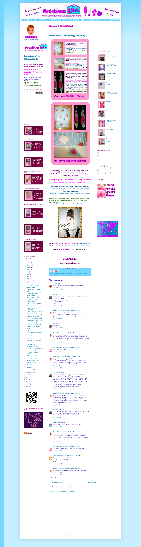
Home (24, 19)
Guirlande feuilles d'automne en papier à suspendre (34, 321)
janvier (29, 263)
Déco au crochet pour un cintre (35, 326)
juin (28, 274)
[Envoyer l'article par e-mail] (79, 268)
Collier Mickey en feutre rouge (34, 311)
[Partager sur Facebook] (56, 271)
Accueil (61, 482)
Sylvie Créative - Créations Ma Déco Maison (65, 310)
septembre (30, 281)
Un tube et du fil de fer (32, 346)
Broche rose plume (32, 358)
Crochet (31, 19)
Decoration (40, 19)
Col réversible (109, 111)
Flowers (48, 19)
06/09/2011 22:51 (57, 367)
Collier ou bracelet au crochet (34, 303)
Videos (95, 19)
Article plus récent (55, 482)
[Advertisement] (70, 508)
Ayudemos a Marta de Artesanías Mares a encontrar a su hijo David (70, 193)
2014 (27, 379)
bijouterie (62, 273)
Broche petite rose (31, 362)
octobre (29, 367)
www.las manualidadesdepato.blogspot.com (65, 455)
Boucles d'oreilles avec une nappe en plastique (68, 35)
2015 (27, 381)
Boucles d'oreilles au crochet (34, 306)
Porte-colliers (30, 338)
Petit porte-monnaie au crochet (35, 324)
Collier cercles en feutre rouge (35, 314)
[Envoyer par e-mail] (51, 271)
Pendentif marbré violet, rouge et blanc (111, 65)
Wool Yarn (87, 19)
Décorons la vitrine (111, 73)
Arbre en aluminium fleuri (33, 289)
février (29, 265)
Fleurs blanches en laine (33, 365)
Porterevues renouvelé (33, 285)
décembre (30, 372)
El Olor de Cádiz (57, 372)
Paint (62, 19)
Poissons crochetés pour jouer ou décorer (111, 140)
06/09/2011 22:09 (57, 327)
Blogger (73, 534)
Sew (79, 19)
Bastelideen (56, 273)
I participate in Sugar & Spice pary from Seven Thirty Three (66, 204)
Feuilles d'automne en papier (34, 318)
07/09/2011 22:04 (57, 474)
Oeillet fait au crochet (32, 301)
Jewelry (56, 19)
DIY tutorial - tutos (80, 273)
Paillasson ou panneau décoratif (111, 130)
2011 (27, 261)
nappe (68, 275)
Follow (98, 161)
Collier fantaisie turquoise (33, 356)
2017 (27, 386)
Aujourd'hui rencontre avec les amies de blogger (35, 349)
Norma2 (55, 283)
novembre (30, 370)
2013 (27, 377)
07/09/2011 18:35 (57, 441)
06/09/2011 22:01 (57, 305)
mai (28, 272)
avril (28, 269)
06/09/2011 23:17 (57, 388)
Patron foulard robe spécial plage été (32, 57)
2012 (27, 375)
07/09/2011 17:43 (57, 426)
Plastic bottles (71, 19)
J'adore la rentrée (31, 283)
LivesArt (55, 323)
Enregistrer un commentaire (58, 478)
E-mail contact (104, 19)
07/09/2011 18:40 (57, 450)
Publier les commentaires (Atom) (64, 487)
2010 (27, 258)
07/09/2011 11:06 (57, 417)
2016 (27, 384)
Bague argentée (31, 295)
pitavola (55, 294)
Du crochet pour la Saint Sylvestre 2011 (111, 93)
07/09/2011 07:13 (57, 404)
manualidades (57, 275)
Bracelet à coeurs (31, 287)
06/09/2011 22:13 (57, 351)
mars (28, 267)
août (28, 278)
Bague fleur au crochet (33, 316)
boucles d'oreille (68, 273)
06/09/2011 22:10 (57, 342)
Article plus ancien (91, 482)
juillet (28, 276)
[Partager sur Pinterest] (58, 271)
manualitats (63, 275)
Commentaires (103, 156)
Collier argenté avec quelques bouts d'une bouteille (35, 292)
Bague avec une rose (32, 360)
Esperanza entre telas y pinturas (80, 245)
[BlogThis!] (52, 271)
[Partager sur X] (54, 271)
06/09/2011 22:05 (57, 318)
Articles (101, 153)
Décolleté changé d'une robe (34, 336)
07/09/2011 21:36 (57, 463)
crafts (74, 273)
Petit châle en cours (32, 344)
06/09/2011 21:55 (57, 289)
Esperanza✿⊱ (57, 422)
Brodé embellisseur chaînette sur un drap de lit (111, 122)
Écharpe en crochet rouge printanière (111, 55)
